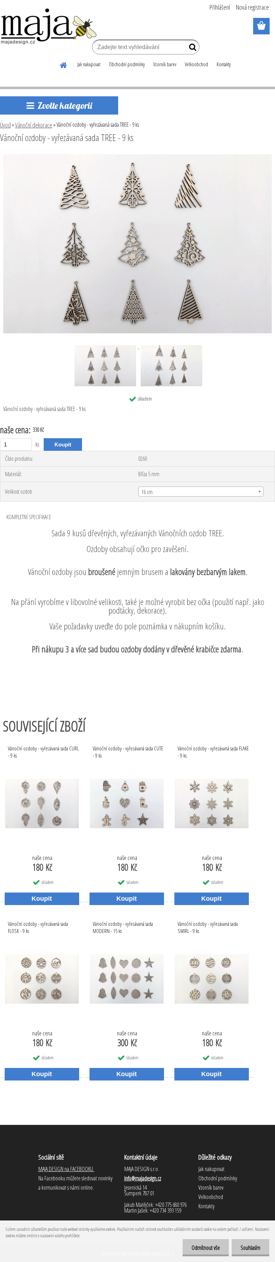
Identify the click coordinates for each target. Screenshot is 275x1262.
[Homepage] (63, 64)
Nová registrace (252, 7)
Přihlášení (219, 7)
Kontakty (224, 64)
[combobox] (200, 492)
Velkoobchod (196, 64)
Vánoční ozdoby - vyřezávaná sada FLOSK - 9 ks (38, 927)
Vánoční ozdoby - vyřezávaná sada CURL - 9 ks (43, 752)
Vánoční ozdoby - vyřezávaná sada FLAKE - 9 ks (213, 752)
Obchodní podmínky (127, 64)
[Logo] (49, 26)
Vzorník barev (164, 64)
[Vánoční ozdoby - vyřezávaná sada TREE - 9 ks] (137, 157)
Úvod (5, 125)
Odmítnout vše (206, 1248)
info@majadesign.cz (142, 1178)
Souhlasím (250, 1248)
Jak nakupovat (88, 64)
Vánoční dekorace (33, 125)
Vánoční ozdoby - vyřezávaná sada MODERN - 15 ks (123, 927)
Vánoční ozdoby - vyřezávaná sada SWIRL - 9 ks (208, 927)
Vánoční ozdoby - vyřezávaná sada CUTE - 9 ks (128, 752)
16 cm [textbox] (147, 492)
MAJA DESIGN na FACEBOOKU (66, 1169)
